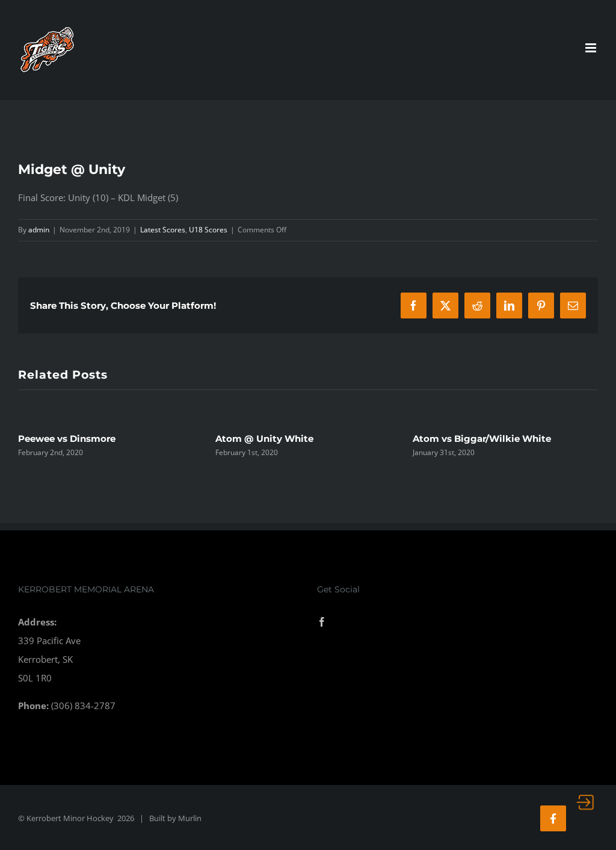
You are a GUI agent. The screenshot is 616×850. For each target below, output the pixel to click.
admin (38, 230)
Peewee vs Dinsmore (67, 438)
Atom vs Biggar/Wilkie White (482, 438)
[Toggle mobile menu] (591, 48)
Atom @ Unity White (264, 438)
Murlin (190, 818)
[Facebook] (322, 622)
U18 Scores (208, 230)
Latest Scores (162, 230)
